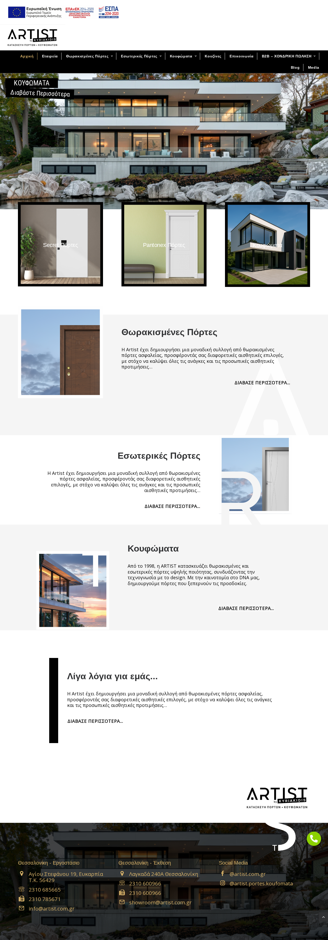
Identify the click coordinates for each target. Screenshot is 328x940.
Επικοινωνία (242, 56)
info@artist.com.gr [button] (52, 908)
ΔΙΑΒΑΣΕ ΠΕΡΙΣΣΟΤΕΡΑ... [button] (262, 382)
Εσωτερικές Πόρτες (139, 56)
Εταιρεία (50, 56)
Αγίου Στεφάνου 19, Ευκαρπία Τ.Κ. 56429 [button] (66, 877)
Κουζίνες (213, 56)
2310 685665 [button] (45, 889)
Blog (295, 67)
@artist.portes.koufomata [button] (261, 883)
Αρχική (27, 56)
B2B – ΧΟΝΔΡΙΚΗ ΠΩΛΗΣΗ (287, 56)
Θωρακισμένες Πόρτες (87, 56)
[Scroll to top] (323, 916)
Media (314, 67)
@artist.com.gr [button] (248, 873)
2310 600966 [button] (145, 883)
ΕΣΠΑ (62, 12)
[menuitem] (63, 12)
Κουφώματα (181, 56)
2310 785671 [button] (45, 899)
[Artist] (32, 37)
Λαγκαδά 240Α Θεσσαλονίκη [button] (163, 873)
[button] (21, 874)
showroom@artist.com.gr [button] (160, 902)
